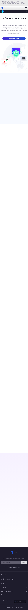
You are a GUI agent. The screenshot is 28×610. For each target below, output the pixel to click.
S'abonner (23, 562)
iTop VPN (3, 8)
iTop (2, 11)
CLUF (3, 602)
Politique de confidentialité (7, 600)
